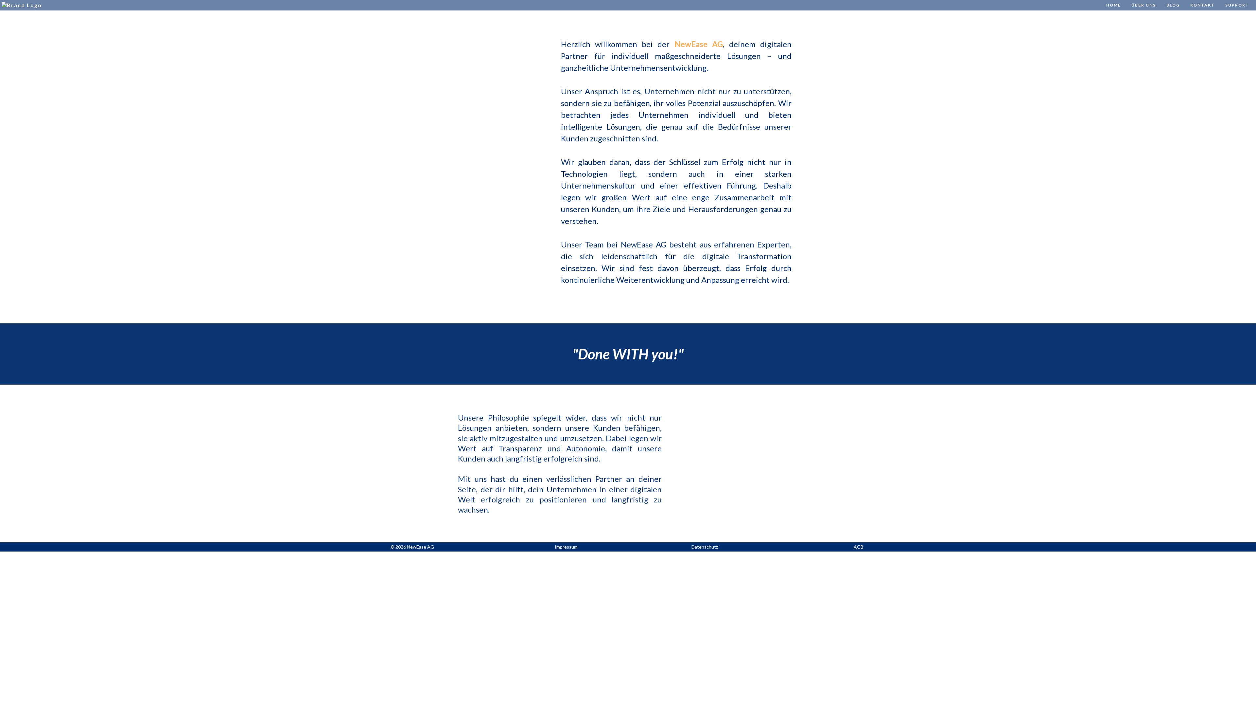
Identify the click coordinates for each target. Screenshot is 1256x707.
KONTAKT (1202, 5)
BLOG (1173, 5)
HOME (1113, 5)
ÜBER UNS (1143, 5)
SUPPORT (1237, 5)
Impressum (566, 547)
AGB (859, 547)
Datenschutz (704, 547)
